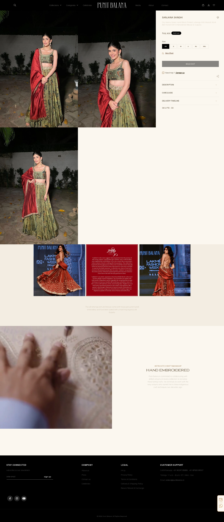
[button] (15, 5)
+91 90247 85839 (180, 470)
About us (85, 470)
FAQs (123, 470)
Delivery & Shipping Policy (132, 484)
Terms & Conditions (129, 479)
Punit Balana (107, 516)
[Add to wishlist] (216, 18)
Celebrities (86, 484)
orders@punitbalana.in (175, 480)
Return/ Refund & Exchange (132, 488)
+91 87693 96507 (196, 470)
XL (197, 47)
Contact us (179, 73)
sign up (47, 476)
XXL (205, 47)
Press (84, 475)
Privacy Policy (126, 475)
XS (167, 47)
